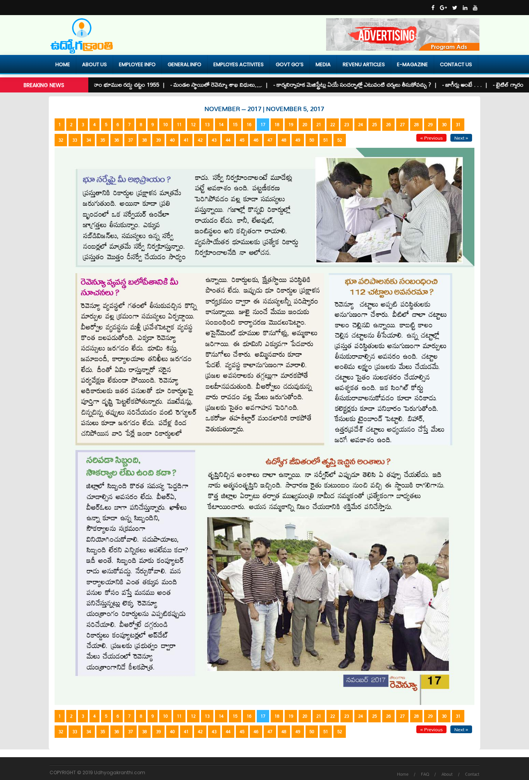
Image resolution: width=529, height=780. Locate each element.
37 (130, 140)
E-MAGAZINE (412, 64)
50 (311, 140)
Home (62, 64)
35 (102, 140)
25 (374, 124)
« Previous (431, 138)
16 (249, 124)
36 (116, 140)
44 (228, 140)
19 (291, 124)
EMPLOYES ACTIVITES (238, 64)
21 (318, 124)
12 (193, 124)
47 (270, 140)
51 (325, 140)
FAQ (425, 774)
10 (165, 124)
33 (74, 140)
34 (88, 140)
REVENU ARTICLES (364, 64)
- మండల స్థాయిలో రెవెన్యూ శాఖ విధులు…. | (200, 84)
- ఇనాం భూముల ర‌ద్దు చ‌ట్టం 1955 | (106, 84)
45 (242, 140)
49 (297, 140)
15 (235, 124)
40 (172, 140)
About (447, 774)
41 (186, 140)
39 (158, 140)
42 (200, 140)
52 (339, 140)
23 (346, 124)
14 (221, 124)
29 (430, 124)
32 (60, 140)
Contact (472, 774)
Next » (461, 138)
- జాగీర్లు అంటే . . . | (446, 84)
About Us (94, 64)
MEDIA (323, 64)
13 (207, 124)
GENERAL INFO (184, 64)
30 (444, 124)
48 (284, 140)
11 (179, 124)
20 (304, 124)
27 (402, 124)
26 (388, 124)
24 (360, 124)
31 (458, 124)
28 (416, 124)
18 (277, 124)
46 (256, 140)
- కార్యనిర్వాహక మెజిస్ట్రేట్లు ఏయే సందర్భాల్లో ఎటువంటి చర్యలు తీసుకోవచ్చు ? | (336, 84)
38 (144, 140)
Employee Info (137, 64)
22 (332, 124)
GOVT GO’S (290, 64)
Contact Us (456, 64)
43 (214, 140)
